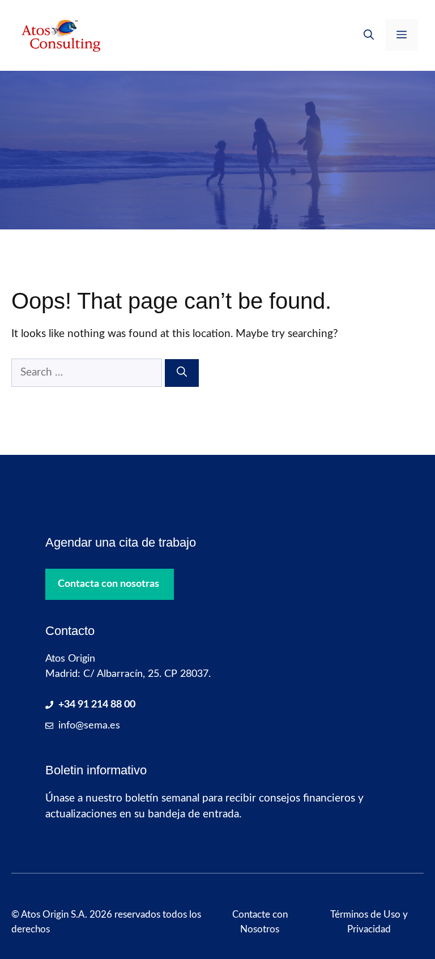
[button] (368, 35)
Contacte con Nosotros (260, 922)
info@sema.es (89, 726)
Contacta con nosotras (108, 584)
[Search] (182, 373)
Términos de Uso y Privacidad (369, 922)
